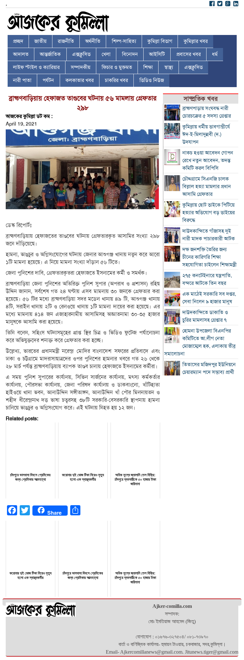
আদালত (21, 54)
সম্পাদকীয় (80, 67)
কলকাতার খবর (79, 80)
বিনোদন (130, 54)
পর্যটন (48, 80)
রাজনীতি (66, 41)
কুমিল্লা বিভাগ (159, 41)
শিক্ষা (148, 67)
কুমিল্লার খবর (196, 41)
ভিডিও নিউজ (151, 80)
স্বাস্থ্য (168, 67)
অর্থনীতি (92, 41)
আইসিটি (157, 54)
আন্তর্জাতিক (50, 54)
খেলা (106, 54)
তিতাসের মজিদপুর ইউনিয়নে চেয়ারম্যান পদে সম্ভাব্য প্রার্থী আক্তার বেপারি (209, 372)
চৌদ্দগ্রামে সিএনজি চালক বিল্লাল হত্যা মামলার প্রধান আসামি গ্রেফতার (206, 186)
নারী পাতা (22, 80)
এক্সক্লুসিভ (81, 54)
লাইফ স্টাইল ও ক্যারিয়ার (36, 67)
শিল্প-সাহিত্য (124, 41)
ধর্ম (215, 54)
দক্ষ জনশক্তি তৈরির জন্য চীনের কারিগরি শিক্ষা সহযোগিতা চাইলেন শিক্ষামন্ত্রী (209, 257)
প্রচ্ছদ (18, 41)
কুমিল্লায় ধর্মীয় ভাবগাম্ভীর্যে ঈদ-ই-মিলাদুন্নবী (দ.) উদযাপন (206, 134)
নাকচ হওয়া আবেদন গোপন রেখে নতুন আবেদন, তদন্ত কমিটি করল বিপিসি (207, 160)
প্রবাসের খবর (188, 54)
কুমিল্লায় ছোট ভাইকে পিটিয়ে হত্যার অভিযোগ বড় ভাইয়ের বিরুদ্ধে (208, 212)
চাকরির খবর (116, 80)
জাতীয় (40, 41)
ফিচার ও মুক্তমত (117, 67)
